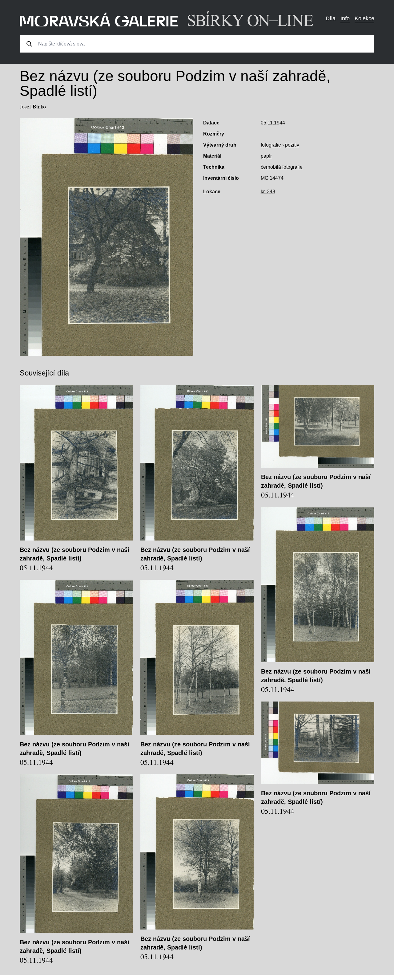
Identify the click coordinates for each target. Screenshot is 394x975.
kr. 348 (268, 191)
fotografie (271, 144)
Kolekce (364, 18)
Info (345, 18)
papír (266, 156)
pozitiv (292, 144)
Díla (331, 18)
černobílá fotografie (282, 167)
